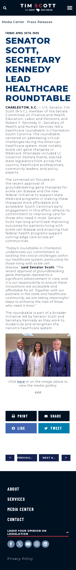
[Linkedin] (45, 544)
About (13, 489)
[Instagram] (37, 544)
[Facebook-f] (11, 544)
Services (16, 499)
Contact (15, 519)
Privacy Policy (20, 559)
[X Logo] (19, 544)
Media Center (13, 22)
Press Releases (40, 22)
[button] (5, 8)
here (21, 381)
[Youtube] (28, 544)
